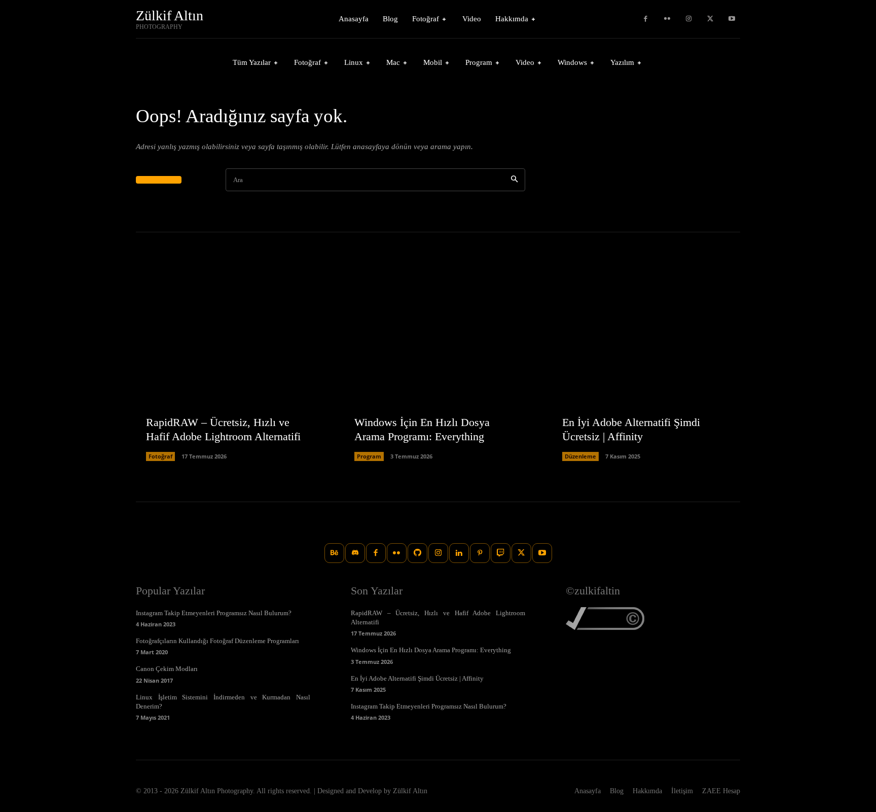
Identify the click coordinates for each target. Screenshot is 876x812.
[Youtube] (731, 19)
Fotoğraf (160, 456)
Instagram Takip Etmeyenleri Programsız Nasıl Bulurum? (213, 613)
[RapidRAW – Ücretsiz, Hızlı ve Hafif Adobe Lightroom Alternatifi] (230, 367)
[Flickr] (667, 19)
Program (369, 456)
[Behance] (334, 553)
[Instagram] (688, 19)
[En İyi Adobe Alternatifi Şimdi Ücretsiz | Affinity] (646, 367)
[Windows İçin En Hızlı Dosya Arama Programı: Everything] (438, 367)
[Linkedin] (459, 553)
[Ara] (514, 179)
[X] (710, 19)
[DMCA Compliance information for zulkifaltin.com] (605, 627)
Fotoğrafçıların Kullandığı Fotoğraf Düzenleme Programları (217, 641)
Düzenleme (580, 456)
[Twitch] (500, 553)
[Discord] (355, 553)
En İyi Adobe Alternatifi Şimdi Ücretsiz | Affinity (417, 678)
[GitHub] (417, 553)
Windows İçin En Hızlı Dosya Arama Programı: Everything (431, 650)
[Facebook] (645, 19)
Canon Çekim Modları (167, 669)
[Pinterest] (480, 553)
